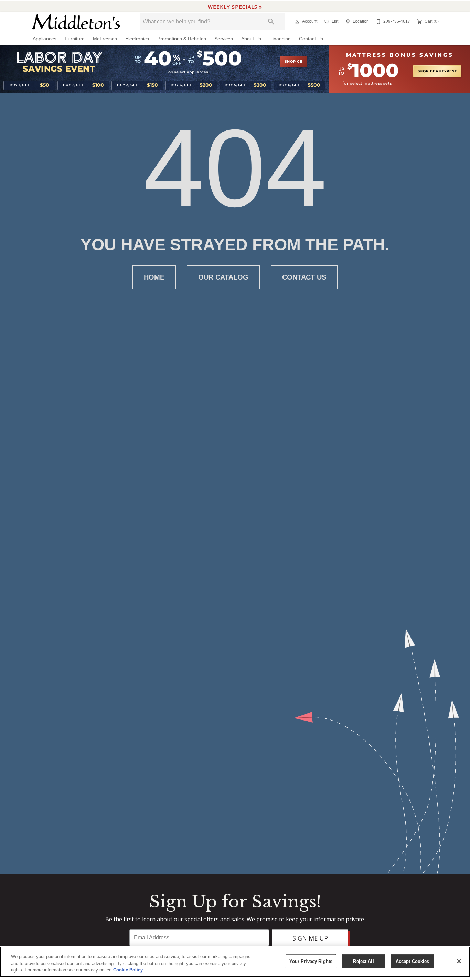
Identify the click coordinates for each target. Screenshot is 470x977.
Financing (280, 38)
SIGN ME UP (310, 938)
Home (154, 277)
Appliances (44, 38)
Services (223, 38)
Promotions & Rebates (181, 38)
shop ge (294, 61)
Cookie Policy (128, 970)
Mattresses (105, 38)
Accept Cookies (412, 961)
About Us (251, 38)
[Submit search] (271, 21)
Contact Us (311, 38)
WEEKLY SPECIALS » (235, 6)
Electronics (137, 38)
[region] (235, 961)
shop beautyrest (437, 71)
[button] (297, 22)
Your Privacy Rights (310, 961)
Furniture (75, 38)
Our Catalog (223, 277)
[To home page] (76, 22)
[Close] (459, 961)
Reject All (363, 961)
